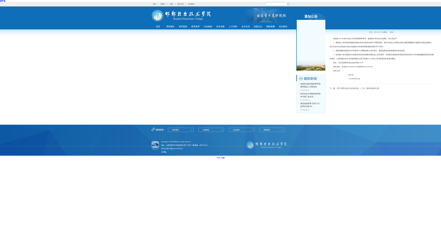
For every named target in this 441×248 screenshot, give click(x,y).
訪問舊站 (191, 4)
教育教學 (195, 26)
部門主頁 (180, 4)
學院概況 (170, 26)
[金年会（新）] (181, 21)
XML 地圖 (220, 158)
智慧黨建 (183, 26)
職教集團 (270, 26)
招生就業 (220, 26)
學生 (154, 4)
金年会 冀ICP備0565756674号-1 (172, 148)
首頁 (158, 26)
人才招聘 (233, 26)
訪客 (171, 4)
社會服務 (208, 26)
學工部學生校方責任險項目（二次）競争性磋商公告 (358, 88)
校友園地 (283, 26)
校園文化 (258, 26)
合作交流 (245, 26)
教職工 (163, 4)
